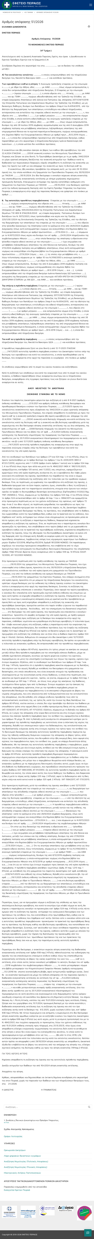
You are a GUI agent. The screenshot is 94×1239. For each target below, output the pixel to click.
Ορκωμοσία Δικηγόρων (15, 1150)
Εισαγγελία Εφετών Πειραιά (17, 1190)
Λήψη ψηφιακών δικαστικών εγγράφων (22, 1156)
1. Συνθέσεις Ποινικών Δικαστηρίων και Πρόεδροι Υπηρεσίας (31, 1120)
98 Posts (6, 1122)
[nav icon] (90, 4)
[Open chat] (88, 1233)
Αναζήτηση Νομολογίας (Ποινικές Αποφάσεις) (25, 1167)
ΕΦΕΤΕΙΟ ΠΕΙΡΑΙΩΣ (27, 3)
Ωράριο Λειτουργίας (13, 1136)
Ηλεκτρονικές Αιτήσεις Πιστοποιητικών (22, 1173)
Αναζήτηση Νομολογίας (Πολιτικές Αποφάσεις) (26, 1161)
